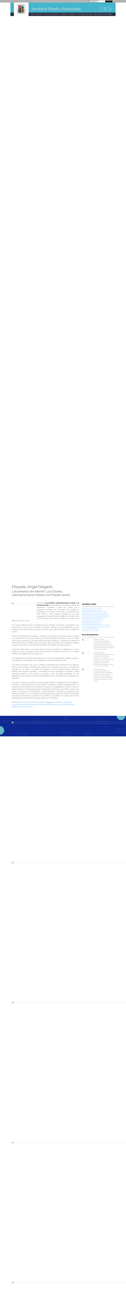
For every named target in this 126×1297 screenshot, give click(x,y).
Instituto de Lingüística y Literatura (91, 622)
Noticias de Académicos (88, 626)
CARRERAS (63, 14)
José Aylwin (63, 704)
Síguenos (85, 1)
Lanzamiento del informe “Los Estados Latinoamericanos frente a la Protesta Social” (41, 593)
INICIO (32, 14)
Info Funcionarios (59, 1)
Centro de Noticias (24, 702)
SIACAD (74, 1)
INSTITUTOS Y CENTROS (51, 14)
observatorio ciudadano (25, 707)
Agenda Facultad (87, 609)
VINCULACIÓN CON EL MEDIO (103, 14)
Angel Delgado (67, 702)
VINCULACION (86, 629)
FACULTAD (39, 14)
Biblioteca (79, 1)
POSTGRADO (72, 14)
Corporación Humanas (19, 704)
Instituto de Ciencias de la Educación (99, 616)
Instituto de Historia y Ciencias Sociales (92, 619)
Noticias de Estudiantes (103, 626)
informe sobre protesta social (49, 704)
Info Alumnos (42, 1)
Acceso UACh (35, 1)
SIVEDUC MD (68, 1)
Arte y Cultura (97, 609)
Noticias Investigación (38, 702)
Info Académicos (50, 1)
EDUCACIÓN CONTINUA (85, 14)
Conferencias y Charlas (100, 612)
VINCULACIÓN (95, 629)
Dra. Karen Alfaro (32, 704)
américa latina (56, 702)
